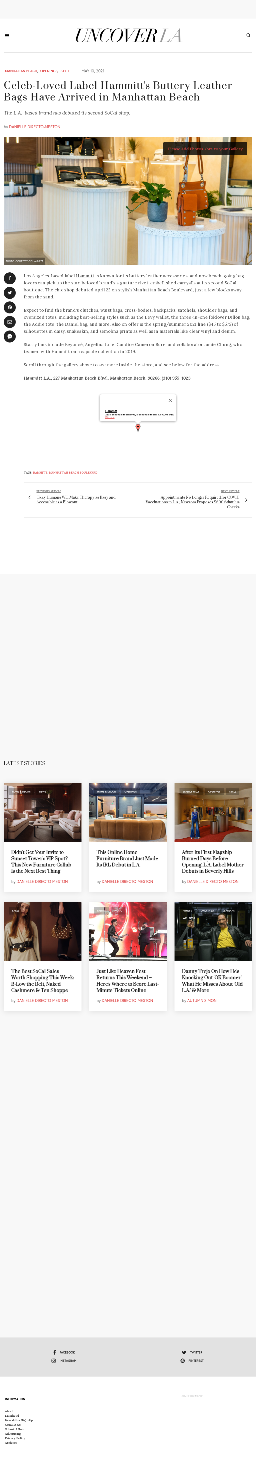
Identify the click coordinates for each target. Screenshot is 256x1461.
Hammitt (85, 276)
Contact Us (13, 1424)
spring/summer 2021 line (179, 324)
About (9, 1411)
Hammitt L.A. (37, 378)
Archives (11, 1442)
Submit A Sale (14, 1429)
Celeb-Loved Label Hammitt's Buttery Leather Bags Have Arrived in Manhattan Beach (118, 91)
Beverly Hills (191, 791)
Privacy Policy (15, 1438)
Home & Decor (21, 791)
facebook (67, 1352)
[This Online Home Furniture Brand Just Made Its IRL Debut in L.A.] (128, 812)
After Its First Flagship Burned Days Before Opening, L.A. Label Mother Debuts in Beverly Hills (213, 862)
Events (101, 910)
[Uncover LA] (128, 35)
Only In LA (207, 910)
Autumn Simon (201, 1000)
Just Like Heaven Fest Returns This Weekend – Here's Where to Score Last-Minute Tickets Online (127, 981)
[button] (138, 428)
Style (65, 71)
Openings (49, 71)
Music (118, 910)
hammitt (40, 472)
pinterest (196, 1361)
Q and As (229, 910)
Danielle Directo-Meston (34, 126)
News (42, 791)
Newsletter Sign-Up (19, 1420)
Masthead (12, 1415)
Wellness (189, 918)
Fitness (187, 910)
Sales (15, 910)
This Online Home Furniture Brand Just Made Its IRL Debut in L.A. (127, 858)
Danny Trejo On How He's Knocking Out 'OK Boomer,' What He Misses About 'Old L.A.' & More (212, 981)
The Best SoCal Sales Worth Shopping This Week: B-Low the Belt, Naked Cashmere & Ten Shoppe (42, 981)
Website (109, 417)
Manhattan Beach (21, 71)
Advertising (13, 1433)
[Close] (170, 400)
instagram (68, 1361)
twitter (196, 1352)
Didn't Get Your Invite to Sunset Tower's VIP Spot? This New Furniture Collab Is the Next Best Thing (41, 862)
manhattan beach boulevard (73, 472)
